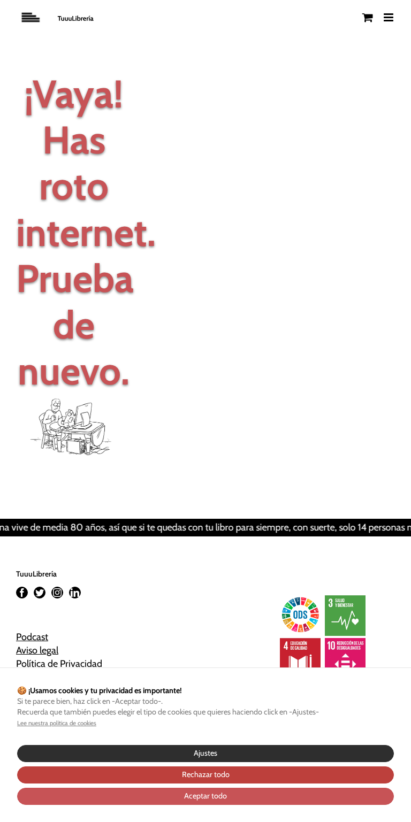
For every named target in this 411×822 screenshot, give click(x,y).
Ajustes (205, 753)
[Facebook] (22, 592)
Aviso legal (37, 650)
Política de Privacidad (59, 664)
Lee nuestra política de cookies (56, 723)
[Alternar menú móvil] (389, 17)
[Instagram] (57, 592)
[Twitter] (39, 592)
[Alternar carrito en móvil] (367, 17)
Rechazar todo (206, 774)
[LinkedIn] (75, 592)
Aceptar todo (205, 796)
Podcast (32, 637)
